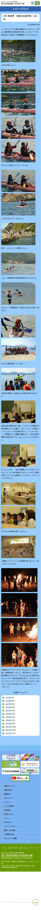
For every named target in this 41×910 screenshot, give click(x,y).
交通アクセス (9, 814)
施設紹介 (7, 794)
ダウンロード (9, 798)
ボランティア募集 (10, 838)
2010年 (8, 733)
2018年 (8, 707)
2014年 (8, 720)
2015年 (8, 717)
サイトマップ (34, 848)
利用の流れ (8, 790)
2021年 (8, 697)
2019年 (8, 704)
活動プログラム (9, 786)
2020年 (8, 701)
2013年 (8, 723)
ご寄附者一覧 (9, 834)
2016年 (8, 714)
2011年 (8, 730)
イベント (7, 802)
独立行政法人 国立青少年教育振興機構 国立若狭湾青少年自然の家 (13, 3)
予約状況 (7, 810)
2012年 (8, 727)
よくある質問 (9, 806)
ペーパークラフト (10, 826)
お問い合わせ (23, 848)
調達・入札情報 (9, 830)
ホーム (5, 848)
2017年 (8, 710)
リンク (6, 818)
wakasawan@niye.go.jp (9, 867)
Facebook (7, 822)
